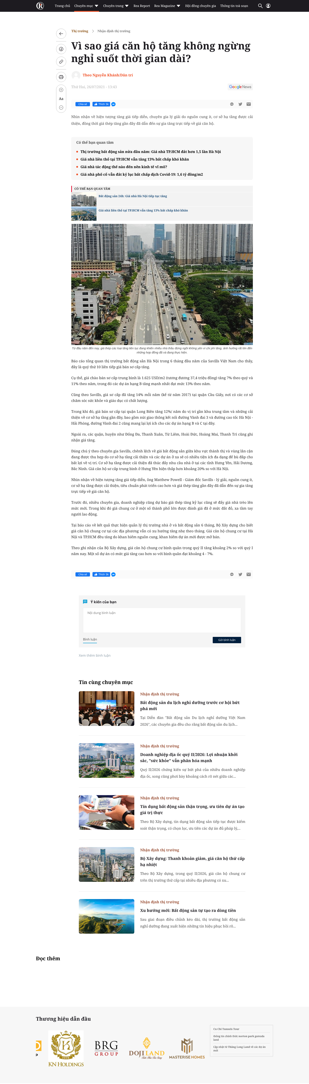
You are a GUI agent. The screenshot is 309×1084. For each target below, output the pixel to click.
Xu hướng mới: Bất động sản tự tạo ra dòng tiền (188, 910)
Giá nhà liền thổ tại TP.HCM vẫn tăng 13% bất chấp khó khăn (135, 159)
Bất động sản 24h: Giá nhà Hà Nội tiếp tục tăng (133, 196)
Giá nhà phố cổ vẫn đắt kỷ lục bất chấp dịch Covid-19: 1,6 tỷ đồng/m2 (142, 174)
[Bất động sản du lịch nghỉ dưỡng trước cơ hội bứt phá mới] (106, 708)
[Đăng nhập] (268, 7)
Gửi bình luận (226, 640)
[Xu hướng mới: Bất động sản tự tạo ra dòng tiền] (106, 916)
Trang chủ (62, 6)
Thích (104, 104)
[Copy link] (61, 62)
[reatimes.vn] (40, 6)
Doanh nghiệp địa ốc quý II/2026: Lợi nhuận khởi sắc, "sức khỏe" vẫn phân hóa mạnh (189, 757)
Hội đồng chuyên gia (200, 6)
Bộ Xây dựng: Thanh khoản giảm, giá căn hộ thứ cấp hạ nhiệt (192, 861)
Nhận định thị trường (114, 31)
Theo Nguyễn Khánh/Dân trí (108, 75)
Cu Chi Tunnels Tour (226, 1029)
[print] (61, 77)
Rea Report (141, 6)
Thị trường (79, 31)
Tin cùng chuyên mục (106, 682)
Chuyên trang (113, 6)
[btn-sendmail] (248, 104)
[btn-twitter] (240, 104)
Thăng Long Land (239, 1047)
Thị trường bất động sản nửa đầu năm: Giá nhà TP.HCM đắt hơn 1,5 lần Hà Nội (151, 151)
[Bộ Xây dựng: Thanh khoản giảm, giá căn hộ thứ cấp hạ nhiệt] (106, 864)
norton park (246, 1036)
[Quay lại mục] (61, 34)
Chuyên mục (83, 6)
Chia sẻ (82, 104)
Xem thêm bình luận (95, 655)
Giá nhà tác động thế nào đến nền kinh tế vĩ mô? (124, 166)
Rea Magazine (164, 6)
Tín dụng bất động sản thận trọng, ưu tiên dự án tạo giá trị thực (192, 809)
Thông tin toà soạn (234, 6)
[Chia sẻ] (61, 49)
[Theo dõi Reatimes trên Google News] (240, 88)
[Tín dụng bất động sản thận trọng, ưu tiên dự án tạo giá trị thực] (106, 812)
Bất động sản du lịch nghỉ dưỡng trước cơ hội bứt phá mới (190, 705)
